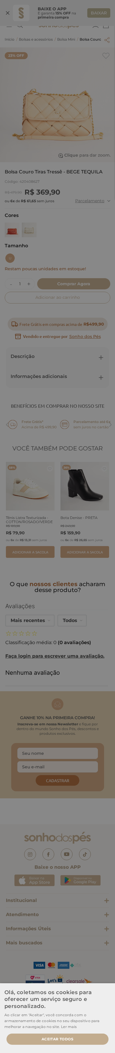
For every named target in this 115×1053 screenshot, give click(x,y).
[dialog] (57, 526)
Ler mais (69, 1026)
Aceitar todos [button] (57, 1039)
